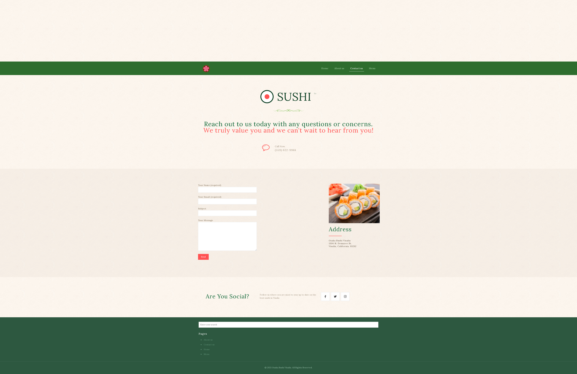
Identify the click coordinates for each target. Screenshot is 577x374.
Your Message (205, 220)
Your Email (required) (209, 197)
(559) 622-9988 (285, 150)
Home (207, 349)
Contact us (209, 344)
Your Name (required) (209, 185)
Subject (202, 208)
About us (208, 339)
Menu (206, 354)
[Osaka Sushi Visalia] (206, 68)
